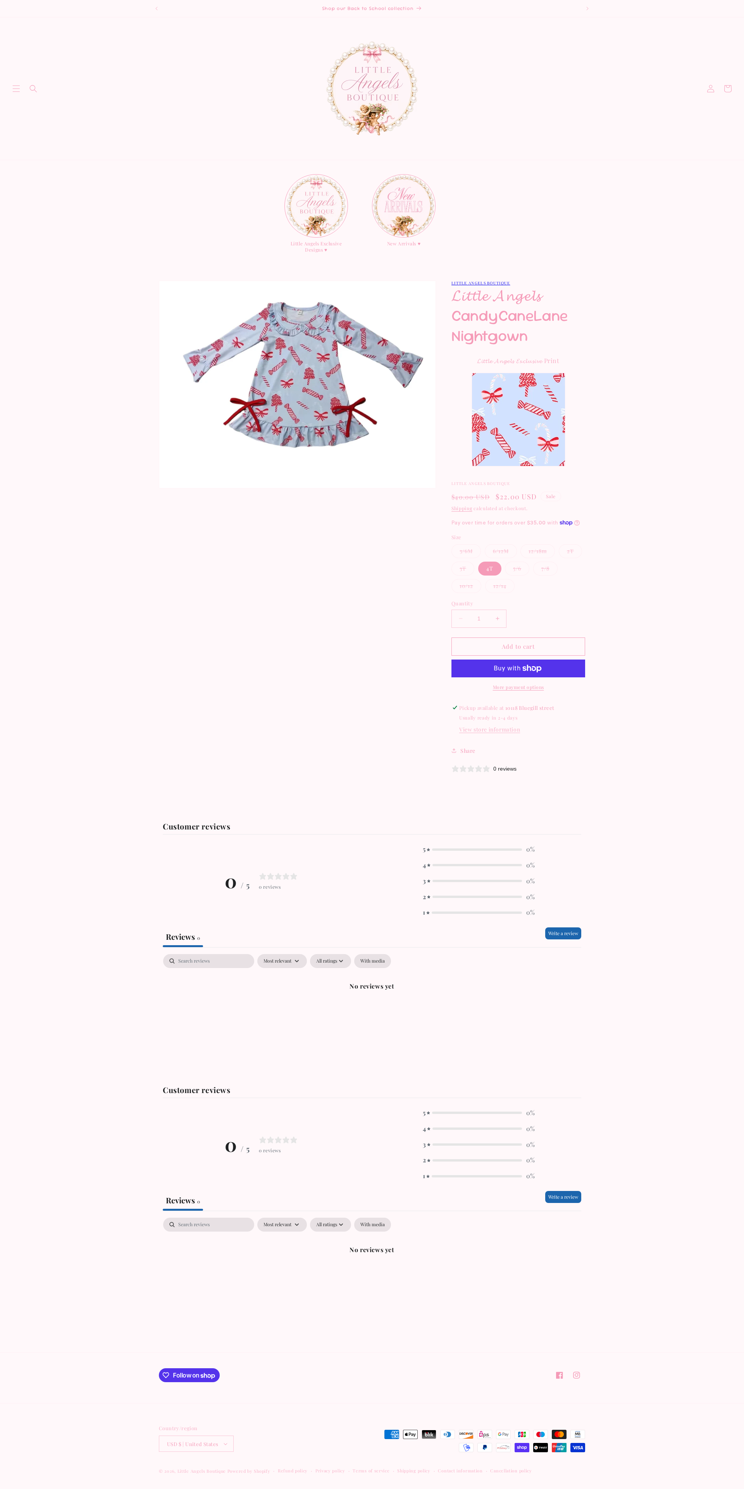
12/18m (542, 552)
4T (489, 568)
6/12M (505, 552)
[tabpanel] (372, 1012)
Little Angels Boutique (480, 283)
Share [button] (467, 750)
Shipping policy (414, 1471)
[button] (16, 88)
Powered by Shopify (248, 1471)
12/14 (504, 587)
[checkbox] (372, 961)
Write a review (563, 933)
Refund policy (293, 1471)
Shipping (461, 508)
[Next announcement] (587, 8)
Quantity (462, 603)
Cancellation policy (511, 1471)
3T (467, 570)
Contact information (460, 1471)
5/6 (521, 570)
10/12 (470, 587)
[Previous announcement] (156, 8)
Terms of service (371, 1471)
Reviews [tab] (183, 936)
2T (574, 552)
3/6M (470, 552)
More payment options (518, 687)
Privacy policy (330, 1471)
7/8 (549, 570)
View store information (489, 729)
